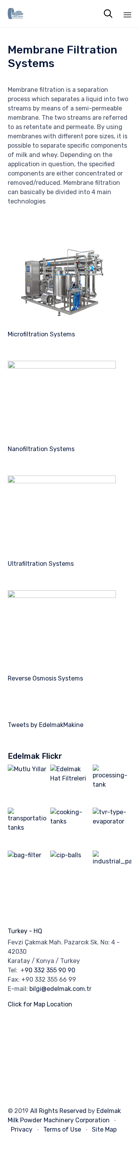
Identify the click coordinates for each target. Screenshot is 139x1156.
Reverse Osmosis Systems (45, 678)
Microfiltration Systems (41, 334)
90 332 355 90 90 (50, 970)
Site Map (104, 1129)
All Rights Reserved (58, 1111)
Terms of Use (62, 1129)
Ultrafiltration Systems (41, 563)
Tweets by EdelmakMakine (45, 725)
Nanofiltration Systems (41, 449)
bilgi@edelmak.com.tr (60, 988)
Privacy (21, 1129)
